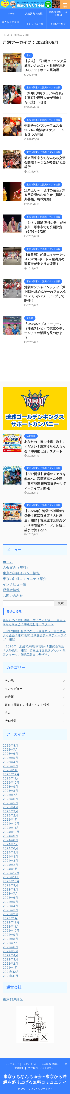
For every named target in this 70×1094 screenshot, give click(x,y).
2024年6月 (10, 848)
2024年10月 (11, 832)
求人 (8, 713)
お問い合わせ (58, 23)
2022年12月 (11, 922)
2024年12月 (11, 823)
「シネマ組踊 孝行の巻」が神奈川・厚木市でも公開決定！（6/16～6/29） (45, 227)
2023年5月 (10, 902)
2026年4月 (10, 762)
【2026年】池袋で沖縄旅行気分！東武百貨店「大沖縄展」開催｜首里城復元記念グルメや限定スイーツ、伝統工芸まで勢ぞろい (45, 520)
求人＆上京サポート (11, 24)
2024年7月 (10, 844)
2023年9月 (10, 885)
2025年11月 (11, 778)
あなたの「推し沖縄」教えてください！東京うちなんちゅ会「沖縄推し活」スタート (45, 446)
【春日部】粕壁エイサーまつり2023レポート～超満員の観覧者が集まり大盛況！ (45, 259)
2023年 (18, 34)
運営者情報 (11, 590)
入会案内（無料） (35, 13)
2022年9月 (10, 935)
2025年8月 (10, 791)
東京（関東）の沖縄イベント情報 (27, 705)
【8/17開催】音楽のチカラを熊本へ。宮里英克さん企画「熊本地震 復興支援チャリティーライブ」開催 (34, 635)
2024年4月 (10, 856)
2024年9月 (10, 836)
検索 (61, 603)
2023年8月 (10, 889)
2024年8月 (10, 840)
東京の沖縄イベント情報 (58, 13)
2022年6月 (10, 947)
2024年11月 (11, 828)
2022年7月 (10, 943)
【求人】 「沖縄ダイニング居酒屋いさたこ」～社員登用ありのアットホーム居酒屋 (45, 65)
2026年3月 (10, 766)
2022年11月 (11, 926)
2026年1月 (10, 770)
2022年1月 (10, 967)
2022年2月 (10, 963)
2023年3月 (10, 910)
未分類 (9, 696)
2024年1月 (10, 869)
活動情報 (11, 721)
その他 (9, 680)
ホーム (11, 13)
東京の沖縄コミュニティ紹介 (24, 579)
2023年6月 (10, 898)
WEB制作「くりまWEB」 (41, 1068)
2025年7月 (10, 795)
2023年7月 (10, 893)
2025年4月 (10, 807)
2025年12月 (11, 774)
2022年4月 (10, 955)
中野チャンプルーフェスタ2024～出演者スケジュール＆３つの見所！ (44, 130)
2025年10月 (11, 782)
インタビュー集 (34, 23)
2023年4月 (10, 906)
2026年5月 (10, 758)
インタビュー (14, 688)
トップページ (12, 1064)
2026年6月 (10, 754)
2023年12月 (11, 873)
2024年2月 (10, 865)
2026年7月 (10, 749)
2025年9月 (10, 786)
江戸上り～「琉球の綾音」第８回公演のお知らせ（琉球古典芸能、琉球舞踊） (45, 194)
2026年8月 (10, 745)
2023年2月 (10, 914)
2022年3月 (10, 959)
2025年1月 (10, 819)
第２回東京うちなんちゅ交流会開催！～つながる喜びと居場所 (45, 162)
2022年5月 (10, 951)
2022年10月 (11, 930)
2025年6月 (10, 799)
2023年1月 (10, 918)
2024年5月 (10, 852)
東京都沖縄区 (13, 999)
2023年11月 (11, 877)
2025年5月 (10, 803)
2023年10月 (11, 881)
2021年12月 (11, 972)
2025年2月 (10, 815)
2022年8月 (10, 939)
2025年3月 (10, 811)
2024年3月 (10, 860)
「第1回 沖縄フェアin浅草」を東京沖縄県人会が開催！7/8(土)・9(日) (44, 97)
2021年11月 (10, 976)
